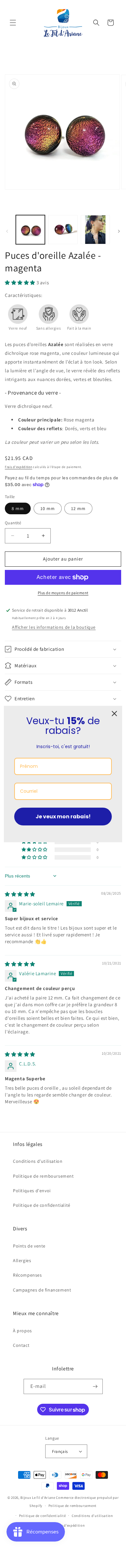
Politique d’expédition (66, 1525)
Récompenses (27, 1275)
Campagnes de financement (42, 1290)
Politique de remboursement (43, 1176)
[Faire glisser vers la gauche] (7, 231)
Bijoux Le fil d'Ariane (37, 1497)
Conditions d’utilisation (92, 1515)
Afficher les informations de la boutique (54, 627)
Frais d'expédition (18, 467)
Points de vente (29, 1246)
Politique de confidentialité (41, 1205)
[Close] (114, 713)
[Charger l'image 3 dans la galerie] (95, 229)
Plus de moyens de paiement (63, 592)
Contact (21, 1345)
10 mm (47, 508)
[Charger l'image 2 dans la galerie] (62, 229)
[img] (20, 894)
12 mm (78, 508)
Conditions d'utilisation (37, 1161)
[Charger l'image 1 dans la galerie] (30, 229)
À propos (22, 1331)
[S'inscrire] (95, 1386)
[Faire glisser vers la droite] (119, 231)
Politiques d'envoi (32, 1191)
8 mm (18, 508)
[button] (13, 23)
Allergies (22, 1260)
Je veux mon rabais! (63, 816)
